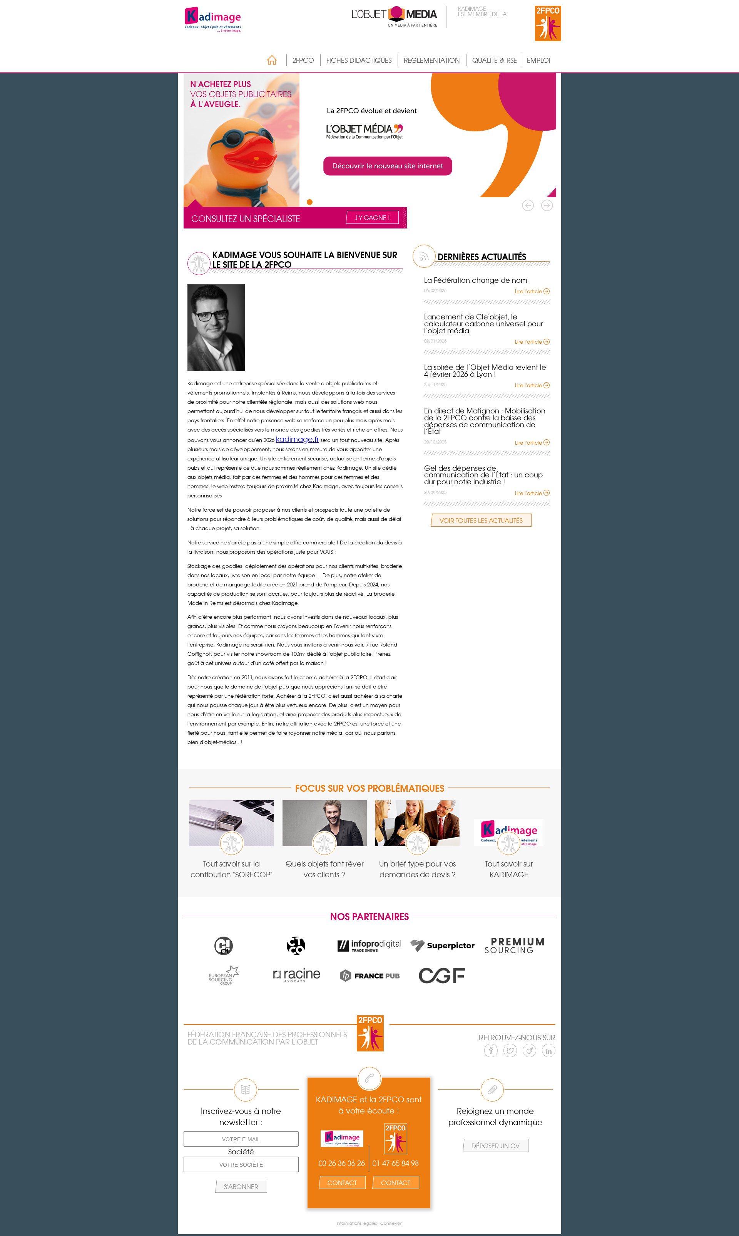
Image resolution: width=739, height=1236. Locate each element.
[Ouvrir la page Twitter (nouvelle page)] (510, 1050)
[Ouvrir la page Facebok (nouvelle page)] (491, 1050)
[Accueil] (268, 60)
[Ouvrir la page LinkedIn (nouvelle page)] (548, 1050)
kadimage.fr (297, 438)
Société (241, 1152)
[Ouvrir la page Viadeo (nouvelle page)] (529, 1050)
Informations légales (357, 1223)
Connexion (391, 1223)
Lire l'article (528, 291)
